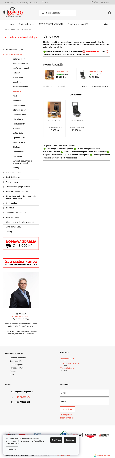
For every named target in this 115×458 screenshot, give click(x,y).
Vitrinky (16, 168)
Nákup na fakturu (16, 368)
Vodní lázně (17, 82)
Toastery (16, 128)
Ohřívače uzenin (19, 110)
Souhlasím (70, 440)
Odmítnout (56, 440)
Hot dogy (16, 73)
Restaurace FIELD (67, 359)
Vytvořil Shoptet (103, 455)
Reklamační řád (16, 361)
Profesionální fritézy (21, 63)
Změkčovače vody (13, 227)
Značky (9, 232)
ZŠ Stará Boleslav (67, 368)
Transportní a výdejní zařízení (18, 187)
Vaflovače (17, 91)
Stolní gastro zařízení (14, 54)
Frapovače (17, 101)
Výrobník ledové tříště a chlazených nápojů (22, 162)
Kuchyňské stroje (13, 177)
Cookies (13, 371)
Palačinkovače (19, 142)
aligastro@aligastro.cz (28, 2)
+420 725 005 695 (22, 397)
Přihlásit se (67, 409)
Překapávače (18, 152)
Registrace (105, 2)
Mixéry (16, 96)
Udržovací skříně (19, 114)
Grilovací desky (19, 59)
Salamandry (18, 77)
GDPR (12, 375)
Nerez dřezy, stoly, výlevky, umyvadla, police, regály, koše (21, 197)
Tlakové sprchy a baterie (16, 212)
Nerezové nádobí (13, 208)
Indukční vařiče (19, 105)
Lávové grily (18, 119)
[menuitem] (12, 24)
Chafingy (16, 147)
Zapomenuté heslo (67, 418)
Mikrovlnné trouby (20, 87)
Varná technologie (13, 172)
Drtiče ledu (17, 156)
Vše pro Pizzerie (12, 182)
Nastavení (12, 449)
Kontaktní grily (19, 124)
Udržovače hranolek (21, 68)
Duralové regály (12, 217)
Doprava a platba (16, 364)
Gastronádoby (12, 203)
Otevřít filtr (76, 95)
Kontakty (9, 2)
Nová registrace (66, 415)
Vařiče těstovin (19, 133)
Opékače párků (19, 138)
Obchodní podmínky (18, 358)
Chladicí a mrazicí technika (17, 191)
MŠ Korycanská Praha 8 (69, 364)
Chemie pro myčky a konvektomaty (20, 222)
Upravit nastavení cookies (60, 455)
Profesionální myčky (14, 50)
